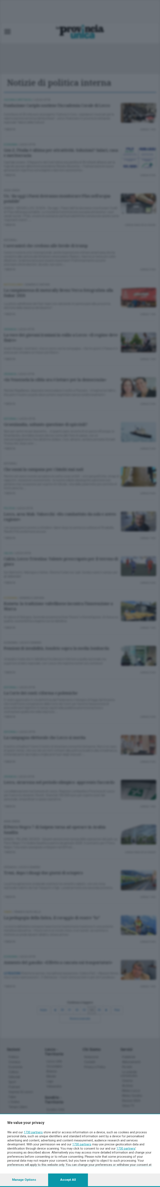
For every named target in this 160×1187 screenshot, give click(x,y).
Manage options (24, 1180)
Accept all (68, 1180)
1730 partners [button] (33, 1132)
